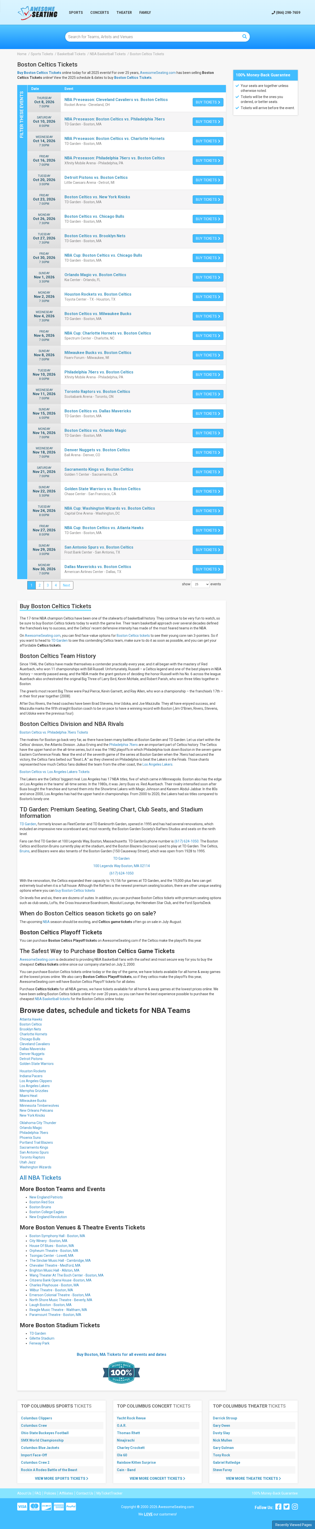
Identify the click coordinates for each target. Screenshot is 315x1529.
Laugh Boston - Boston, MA (51, 1305)
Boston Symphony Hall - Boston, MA (57, 1236)
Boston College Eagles (47, 1212)
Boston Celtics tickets (133, 636)
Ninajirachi (126, 1440)
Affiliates (66, 1493)
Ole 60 (122, 1455)
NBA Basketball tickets (52, 999)
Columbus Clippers (36, 1418)
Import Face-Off (34, 1455)
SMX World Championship (42, 1440)
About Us (24, 1493)
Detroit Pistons (31, 1059)
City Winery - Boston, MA (48, 1241)
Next (66, 585)
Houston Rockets (33, 1071)
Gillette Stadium (42, 1338)
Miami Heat (28, 1096)
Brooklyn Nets (30, 1029)
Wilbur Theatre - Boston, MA (51, 1290)
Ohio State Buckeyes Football (45, 1433)
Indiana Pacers (31, 1076)
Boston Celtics (31, 1024)
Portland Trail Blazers (36, 1142)
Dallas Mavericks (33, 1049)
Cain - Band (126, 1470)
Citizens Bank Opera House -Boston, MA (61, 1280)
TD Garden (59, 640)
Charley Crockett (131, 1448)
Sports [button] (76, 13)
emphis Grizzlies (35, 1091)
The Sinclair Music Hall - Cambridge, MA (60, 1260)
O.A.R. (121, 1426)
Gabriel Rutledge (226, 1462)
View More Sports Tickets (60, 1478)
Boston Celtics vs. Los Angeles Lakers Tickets (55, 772)
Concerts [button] (99, 13)
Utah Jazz (28, 1162)
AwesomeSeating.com (158, 73)
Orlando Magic (31, 1128)
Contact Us (84, 1493)
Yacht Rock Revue (131, 1418)
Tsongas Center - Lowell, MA (52, 1256)
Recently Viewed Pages (293, 1525)
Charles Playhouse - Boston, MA (54, 1285)
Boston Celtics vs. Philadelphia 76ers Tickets (54, 732)
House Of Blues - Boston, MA (52, 1246)
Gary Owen (221, 1426)
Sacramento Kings (34, 1147)
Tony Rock (221, 1455)
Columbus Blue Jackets (40, 1448)
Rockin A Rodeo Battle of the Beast (49, 1470)
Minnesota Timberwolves (39, 1106)
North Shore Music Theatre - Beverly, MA (61, 1300)
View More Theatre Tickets (252, 1478)
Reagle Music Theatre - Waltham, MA (58, 1310)
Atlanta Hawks (31, 1019)
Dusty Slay (221, 1433)
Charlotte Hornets (33, 1034)
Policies (50, 1493)
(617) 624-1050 (186, 841)
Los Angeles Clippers (36, 1081)
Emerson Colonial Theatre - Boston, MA (60, 1295)
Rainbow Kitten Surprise (136, 1462)
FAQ (38, 1493)
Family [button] (145, 13)
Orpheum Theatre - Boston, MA (54, 1251)
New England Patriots (46, 1197)
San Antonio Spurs (34, 1152)
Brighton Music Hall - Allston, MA (54, 1270)
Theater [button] (124, 13)
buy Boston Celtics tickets (75, 890)
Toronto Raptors (32, 1157)
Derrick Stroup (225, 1418)
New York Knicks (32, 1115)
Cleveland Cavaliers (35, 1044)
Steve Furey (222, 1470)
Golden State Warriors (37, 1064)
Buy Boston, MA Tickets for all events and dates (121, 1354)
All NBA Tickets (40, 1177)
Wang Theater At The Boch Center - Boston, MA (67, 1275)
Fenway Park (39, 1343)
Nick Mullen (222, 1440)
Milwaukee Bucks (33, 1101)
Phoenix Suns (30, 1138)
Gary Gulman (223, 1448)
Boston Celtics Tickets (133, 78)
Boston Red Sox (42, 1202)
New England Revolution (48, 1217)
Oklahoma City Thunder (38, 1123)
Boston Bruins (40, 1207)
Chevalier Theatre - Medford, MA (55, 1265)
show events (201, 584)
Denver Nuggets (32, 1054)
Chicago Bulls (30, 1039)
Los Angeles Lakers (157, 764)
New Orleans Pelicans (36, 1110)
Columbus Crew (34, 1426)
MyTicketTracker (109, 1493)
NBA (46, 922)
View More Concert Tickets (156, 1478)
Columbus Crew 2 (35, 1462)
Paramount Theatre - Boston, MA (55, 1315)
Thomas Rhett (128, 1433)
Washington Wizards (35, 1167)
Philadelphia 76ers (123, 745)
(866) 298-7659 (287, 13)
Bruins (25, 851)
